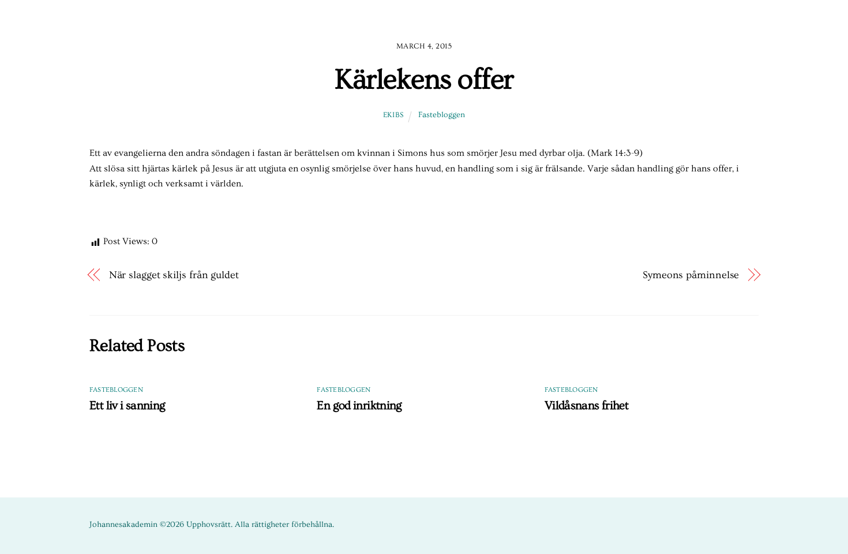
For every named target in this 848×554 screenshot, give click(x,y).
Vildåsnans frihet (586, 405)
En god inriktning (359, 405)
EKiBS (393, 115)
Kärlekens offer (424, 79)
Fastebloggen (441, 114)
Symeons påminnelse (691, 275)
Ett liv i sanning (127, 405)
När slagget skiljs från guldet (174, 275)
